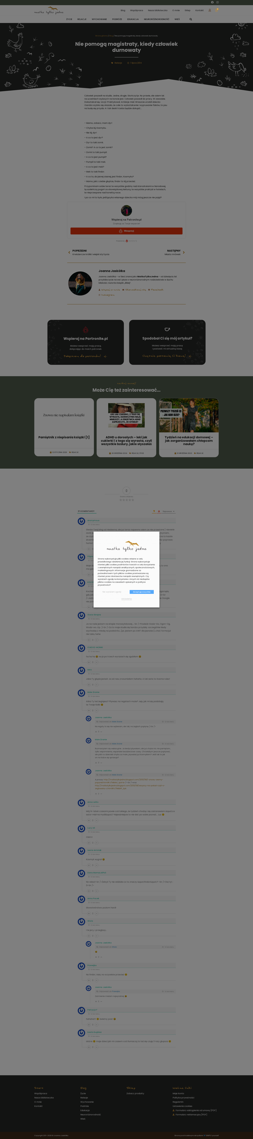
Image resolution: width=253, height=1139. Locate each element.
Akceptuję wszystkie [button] (141, 592)
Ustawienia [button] (126, 599)
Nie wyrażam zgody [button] (112, 592)
